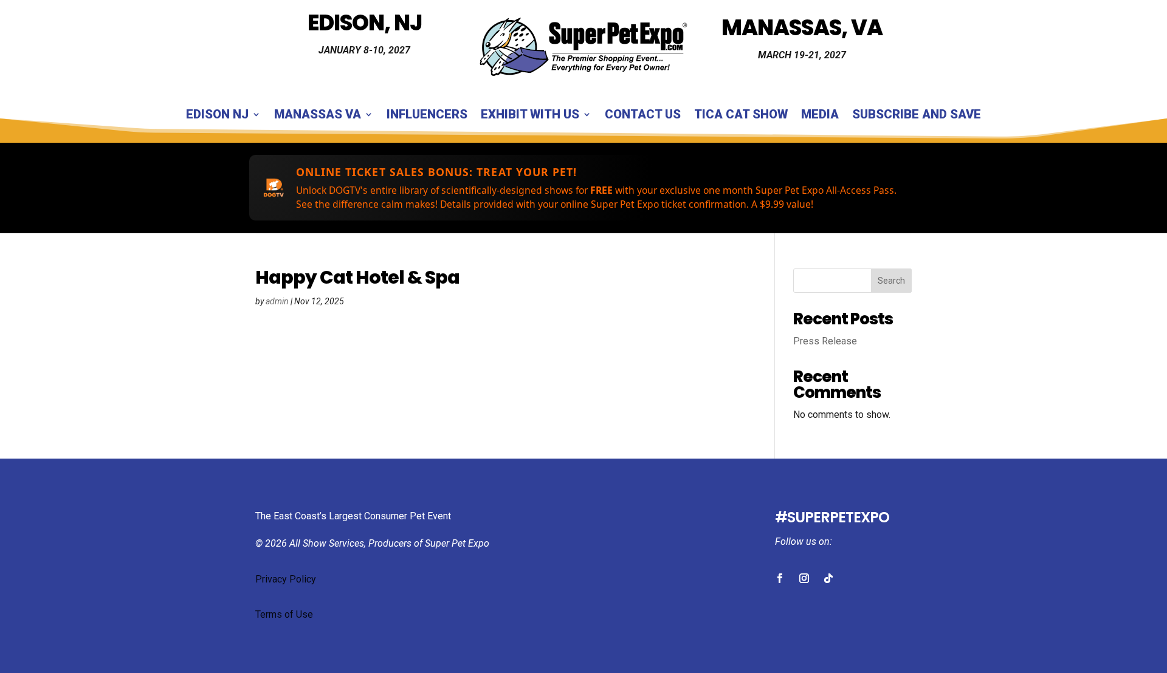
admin (277, 301)
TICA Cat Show (741, 115)
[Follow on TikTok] (828, 578)
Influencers (427, 115)
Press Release (825, 341)
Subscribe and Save (916, 115)
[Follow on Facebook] (780, 578)
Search (891, 280)
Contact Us (643, 115)
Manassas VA (317, 115)
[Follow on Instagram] (804, 578)
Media (820, 115)
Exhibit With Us (530, 115)
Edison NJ (217, 115)
